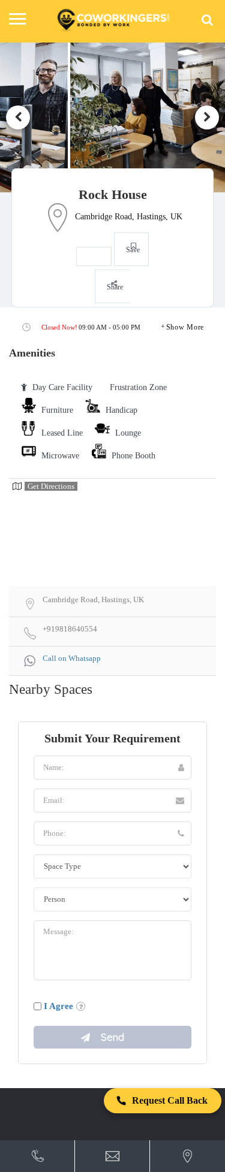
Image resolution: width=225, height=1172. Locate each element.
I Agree (58, 1006)
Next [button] (207, 117)
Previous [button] (18, 117)
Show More (185, 327)
